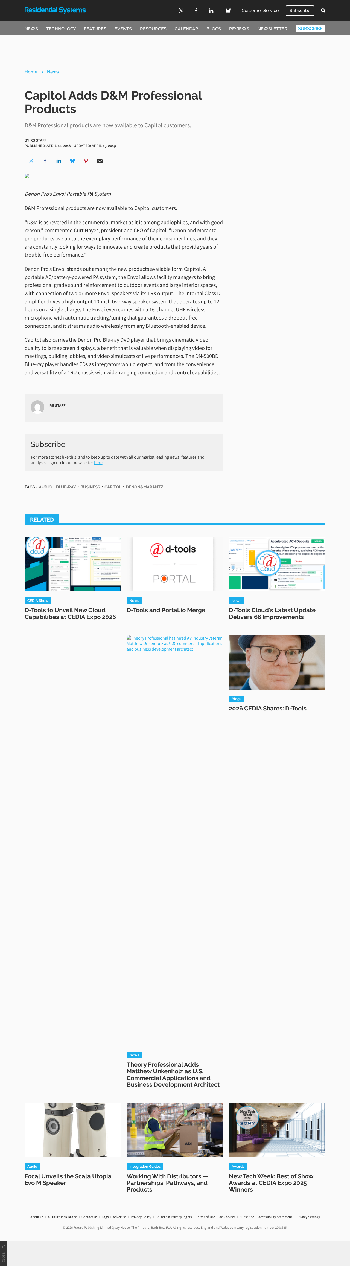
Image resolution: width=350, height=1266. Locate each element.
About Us (36, 1217)
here (98, 462)
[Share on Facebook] (45, 161)
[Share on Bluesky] (72, 161)
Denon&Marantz (144, 487)
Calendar (186, 28)
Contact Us (89, 1217)
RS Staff (38, 140)
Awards (238, 1166)
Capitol (112, 487)
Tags (105, 1217)
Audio (45, 487)
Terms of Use (205, 1217)
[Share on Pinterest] (86, 161)
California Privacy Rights (174, 1217)
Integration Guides (145, 1166)
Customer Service (260, 10)
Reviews (239, 28)
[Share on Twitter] (31, 161)
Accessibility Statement (275, 1217)
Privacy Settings (308, 1217)
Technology (61, 28)
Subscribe (300, 10)
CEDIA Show (37, 600)
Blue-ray (66, 487)
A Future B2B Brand (62, 1217)
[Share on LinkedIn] (59, 161)
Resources (153, 28)
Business (90, 487)
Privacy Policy (141, 1217)
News (31, 28)
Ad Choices (227, 1217)
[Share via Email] (100, 161)
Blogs (213, 28)
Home (31, 71)
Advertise (119, 1217)
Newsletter (272, 28)
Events (123, 28)
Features (95, 28)
